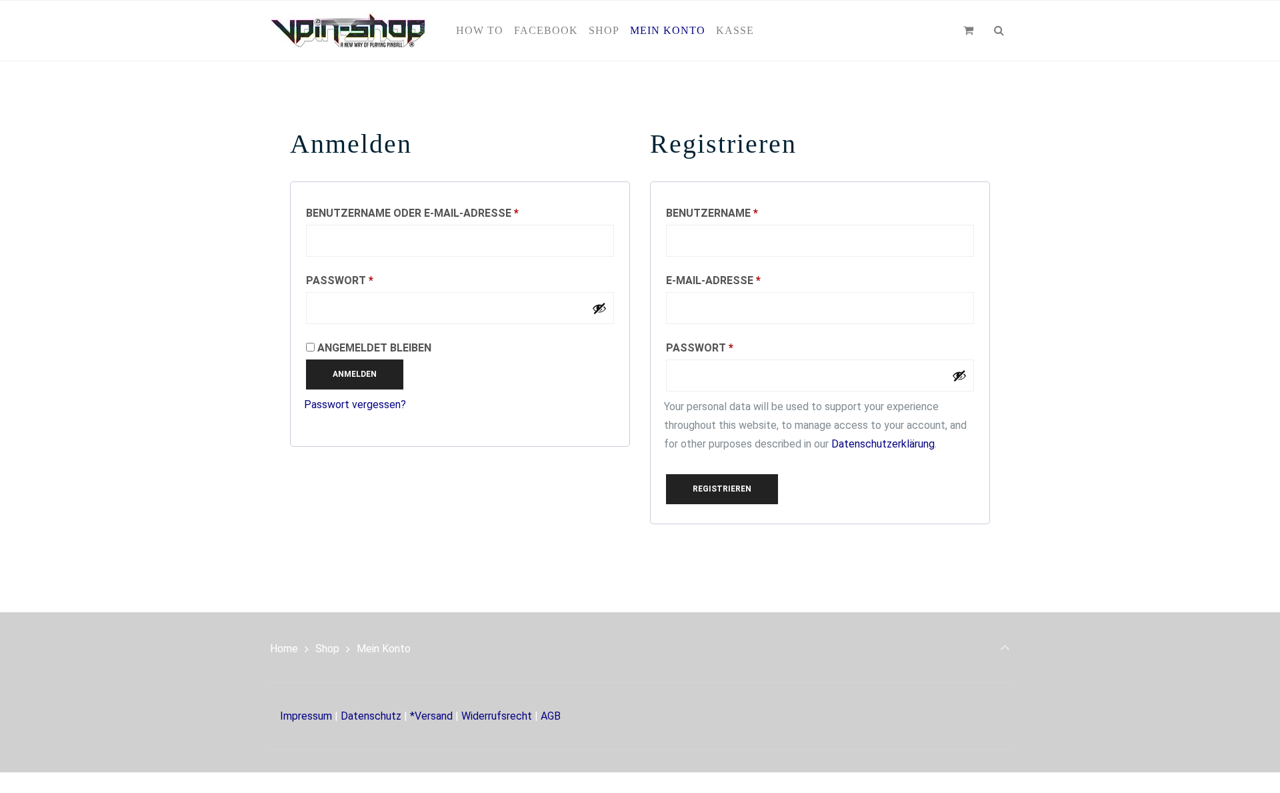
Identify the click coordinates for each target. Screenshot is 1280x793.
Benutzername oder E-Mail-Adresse (450, 212)
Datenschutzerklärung (883, 444)
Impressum (306, 716)
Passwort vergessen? (355, 404)
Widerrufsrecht (496, 716)
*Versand (431, 716)
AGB (551, 716)
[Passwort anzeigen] (599, 308)
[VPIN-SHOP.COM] (348, 31)
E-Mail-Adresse (751, 280)
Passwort (377, 280)
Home (284, 648)
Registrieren (722, 489)
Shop (327, 648)
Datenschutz (371, 716)
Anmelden (355, 374)
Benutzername (750, 212)
